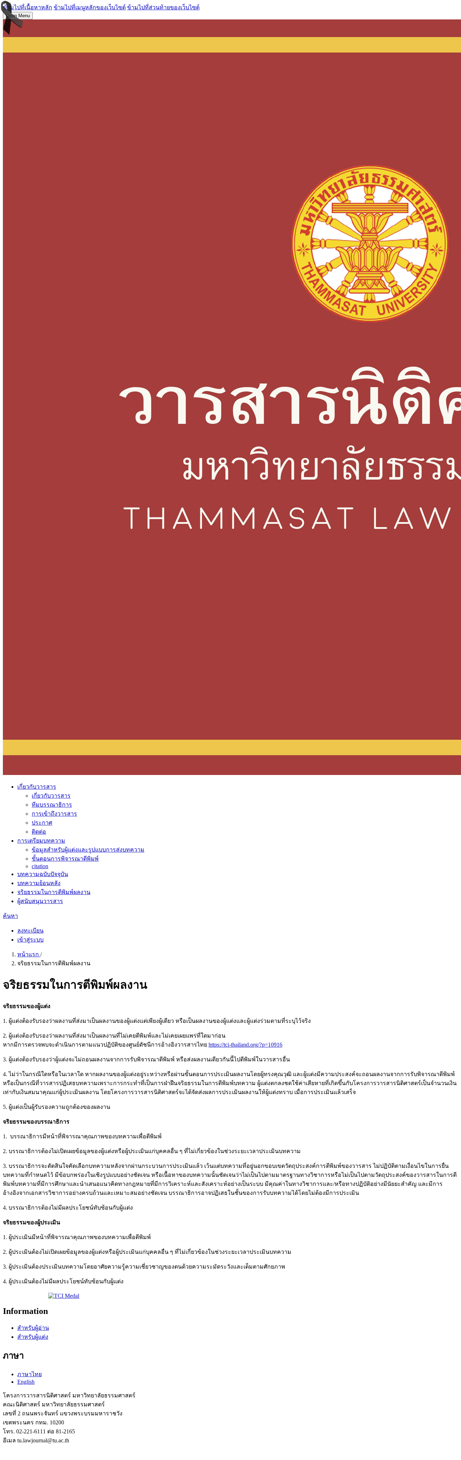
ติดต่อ (39, 832)
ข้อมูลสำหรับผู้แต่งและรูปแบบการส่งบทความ (88, 850)
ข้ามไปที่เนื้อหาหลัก (27, 7)
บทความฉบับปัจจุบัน (42, 874)
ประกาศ (42, 823)
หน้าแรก (28, 954)
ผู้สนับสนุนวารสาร (40, 901)
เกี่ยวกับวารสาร (36, 787)
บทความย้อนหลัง (39, 883)
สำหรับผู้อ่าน (33, 1328)
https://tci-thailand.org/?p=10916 (245, 1045)
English (26, 1382)
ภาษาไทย (29, 1374)
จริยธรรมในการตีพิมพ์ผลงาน (53, 892)
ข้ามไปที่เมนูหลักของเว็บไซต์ (90, 7)
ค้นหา (10, 916)
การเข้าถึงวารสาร (54, 814)
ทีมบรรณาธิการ (52, 805)
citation (40, 866)
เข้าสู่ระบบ (30, 940)
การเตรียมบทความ (41, 841)
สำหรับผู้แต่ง (32, 1337)
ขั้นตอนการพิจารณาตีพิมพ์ (65, 859)
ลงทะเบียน (30, 931)
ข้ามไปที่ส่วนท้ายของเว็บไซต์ (163, 7)
